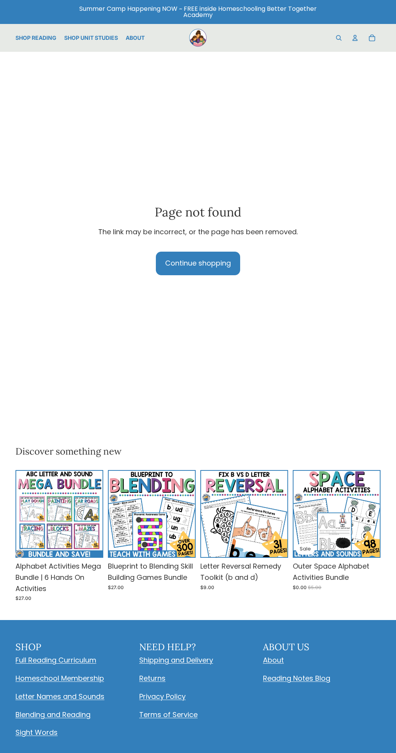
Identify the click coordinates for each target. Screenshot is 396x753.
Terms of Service (168, 714)
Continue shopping (198, 263)
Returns (152, 678)
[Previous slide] (23, 514)
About (273, 660)
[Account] (355, 37)
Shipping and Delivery (176, 660)
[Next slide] (94, 514)
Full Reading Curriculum (55, 660)
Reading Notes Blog (296, 678)
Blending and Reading (52, 714)
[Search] (338, 37)
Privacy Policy (162, 696)
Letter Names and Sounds (59, 696)
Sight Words (36, 732)
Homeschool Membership (59, 678)
